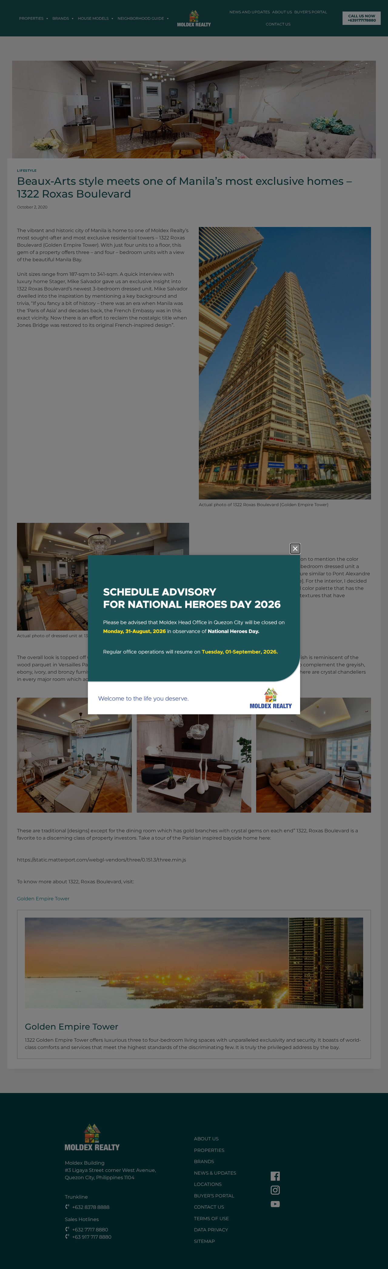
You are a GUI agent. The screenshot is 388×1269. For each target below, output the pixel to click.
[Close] (295, 548)
